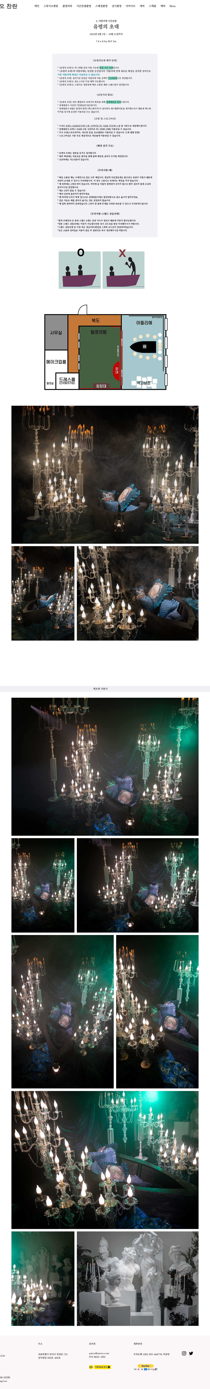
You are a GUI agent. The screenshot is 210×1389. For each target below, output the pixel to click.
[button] (50, 6)
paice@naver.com (99, 1293)
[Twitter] (191, 1293)
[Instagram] (184, 1293)
